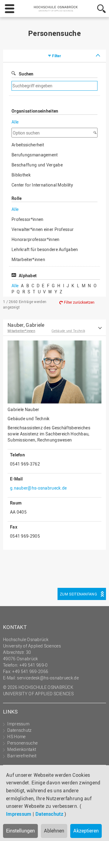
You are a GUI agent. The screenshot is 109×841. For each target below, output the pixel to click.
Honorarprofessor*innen (36, 239)
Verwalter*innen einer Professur (43, 229)
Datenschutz (49, 814)
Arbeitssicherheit (28, 145)
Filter (56, 55)
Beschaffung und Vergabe (37, 165)
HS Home (16, 736)
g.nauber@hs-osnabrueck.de (38, 488)
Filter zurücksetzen (79, 302)
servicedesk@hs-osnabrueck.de (47, 678)
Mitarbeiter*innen (28, 259)
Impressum (18, 814)
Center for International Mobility (42, 185)
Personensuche (22, 743)
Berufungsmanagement (35, 155)
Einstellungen (20, 830)
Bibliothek (21, 175)
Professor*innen (28, 219)
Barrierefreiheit (21, 756)
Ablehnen (54, 830)
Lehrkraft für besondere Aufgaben (45, 249)
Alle (15, 122)
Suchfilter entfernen (74, 86)
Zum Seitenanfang (78, 593)
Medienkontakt (21, 749)
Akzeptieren (86, 830)
